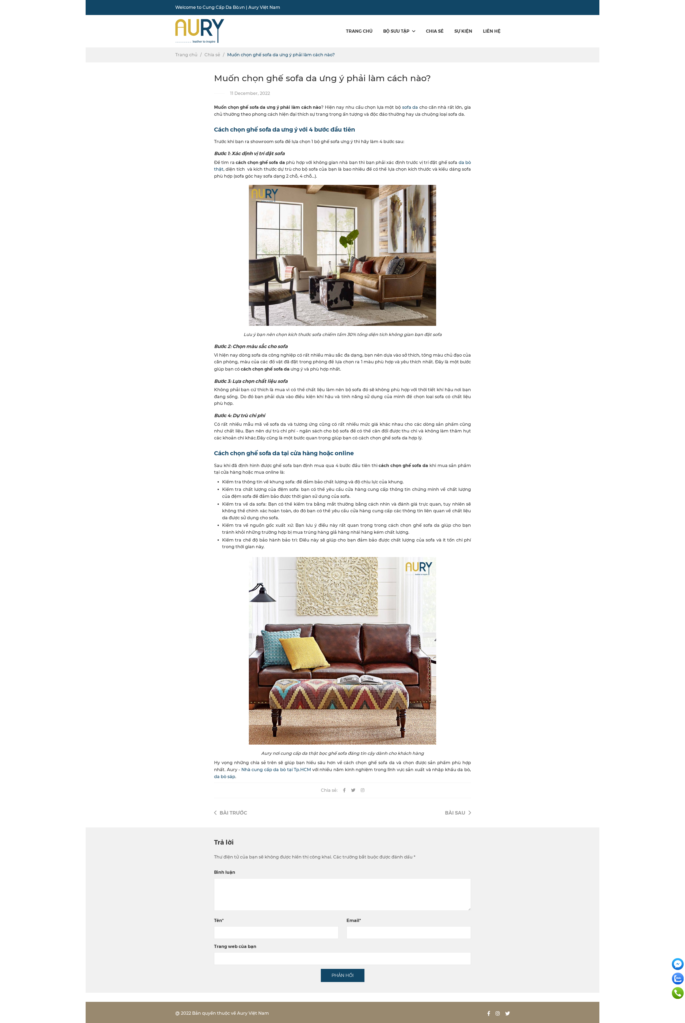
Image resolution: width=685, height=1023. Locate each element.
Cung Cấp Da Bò (221, 7)
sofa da (410, 107)
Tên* (219, 920)
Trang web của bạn (235, 946)
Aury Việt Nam (264, 7)
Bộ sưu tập (396, 31)
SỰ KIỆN (463, 31)
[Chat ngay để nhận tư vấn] (678, 963)
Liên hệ (492, 31)
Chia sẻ (435, 31)
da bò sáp (224, 776)
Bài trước (233, 812)
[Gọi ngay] (678, 992)
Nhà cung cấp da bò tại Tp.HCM (276, 769)
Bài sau (455, 812)
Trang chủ (359, 31)
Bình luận (224, 872)
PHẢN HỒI (343, 975)
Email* (354, 920)
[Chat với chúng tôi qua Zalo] (678, 978)
